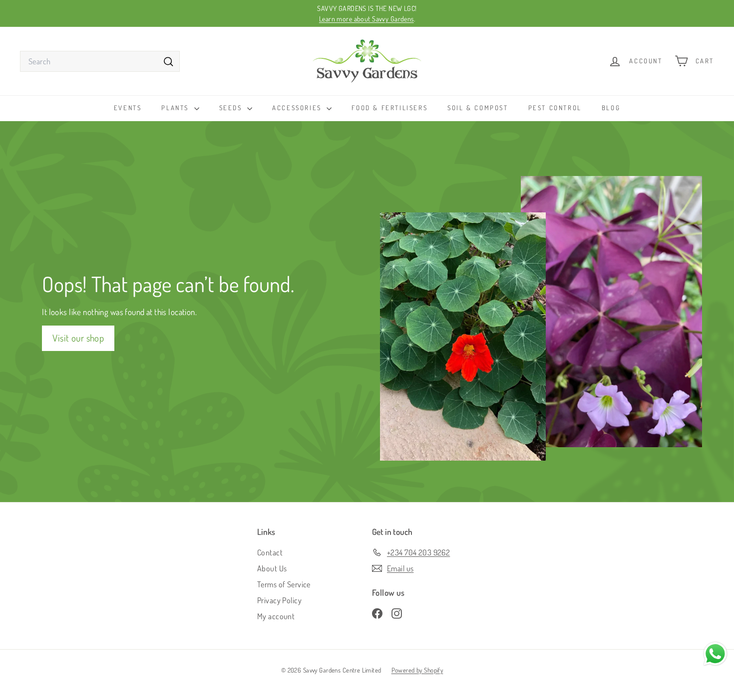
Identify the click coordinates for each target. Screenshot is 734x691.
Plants (176, 108)
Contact (270, 552)
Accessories (298, 108)
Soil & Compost (477, 108)
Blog (611, 108)
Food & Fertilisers (389, 108)
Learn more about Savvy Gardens (366, 18)
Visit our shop (78, 338)
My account (276, 616)
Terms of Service (284, 584)
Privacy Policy (279, 600)
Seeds (232, 108)
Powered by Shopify (417, 670)
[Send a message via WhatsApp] (715, 654)
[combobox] (100, 61)
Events (128, 108)
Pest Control (555, 108)
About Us (272, 568)
